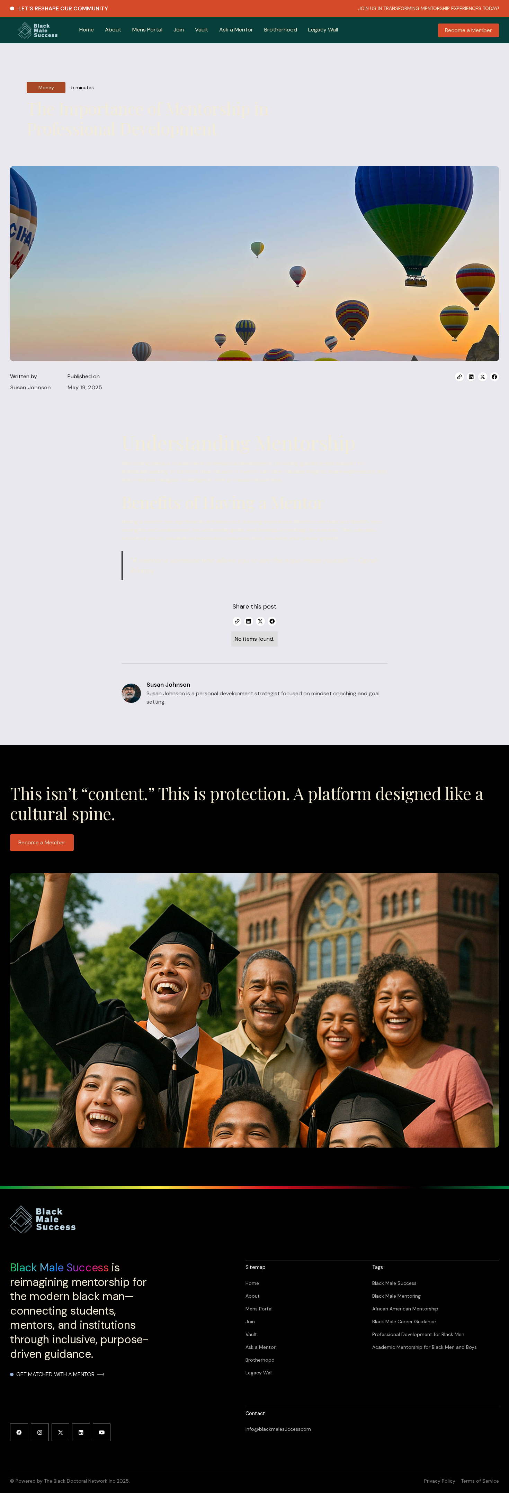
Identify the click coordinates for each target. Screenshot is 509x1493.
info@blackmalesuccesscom (278, 1429)
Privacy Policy (439, 1481)
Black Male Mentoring (396, 1296)
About (113, 29)
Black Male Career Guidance (404, 1321)
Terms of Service (480, 1481)
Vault (201, 29)
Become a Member (468, 30)
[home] (37, 30)
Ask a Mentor (236, 29)
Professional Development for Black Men (418, 1334)
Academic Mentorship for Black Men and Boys (424, 1347)
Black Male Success (394, 1283)
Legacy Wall (323, 29)
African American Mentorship (405, 1309)
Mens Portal (147, 29)
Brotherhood (280, 29)
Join (178, 29)
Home (86, 29)
